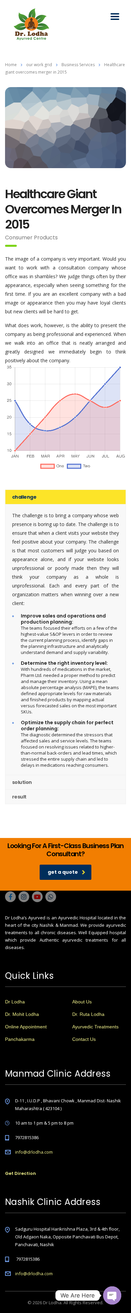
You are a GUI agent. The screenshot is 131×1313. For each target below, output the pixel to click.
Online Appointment (26, 1026)
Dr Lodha (15, 1001)
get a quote (63, 872)
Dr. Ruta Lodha (88, 1014)
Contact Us (84, 1039)
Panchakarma (20, 1039)
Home (11, 65)
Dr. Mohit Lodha (22, 1014)
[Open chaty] (112, 1295)
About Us (82, 1001)
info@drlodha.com (34, 1152)
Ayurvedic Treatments (95, 1026)
